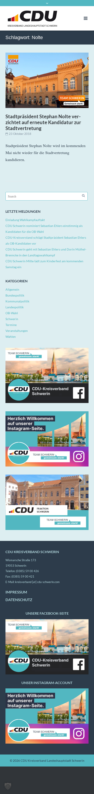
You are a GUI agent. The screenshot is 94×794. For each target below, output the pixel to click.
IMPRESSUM (16, 592)
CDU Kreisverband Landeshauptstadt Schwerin (52, 760)
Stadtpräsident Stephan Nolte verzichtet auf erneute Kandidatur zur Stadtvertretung (43, 122)
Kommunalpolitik (17, 301)
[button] (8, 786)
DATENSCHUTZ (18, 600)
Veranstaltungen (16, 331)
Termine (11, 325)
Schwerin (11, 319)
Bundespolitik (14, 295)
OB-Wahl (11, 313)
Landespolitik (14, 307)
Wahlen (10, 336)
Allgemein (12, 289)
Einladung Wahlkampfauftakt (25, 220)
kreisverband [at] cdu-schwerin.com (37, 582)
